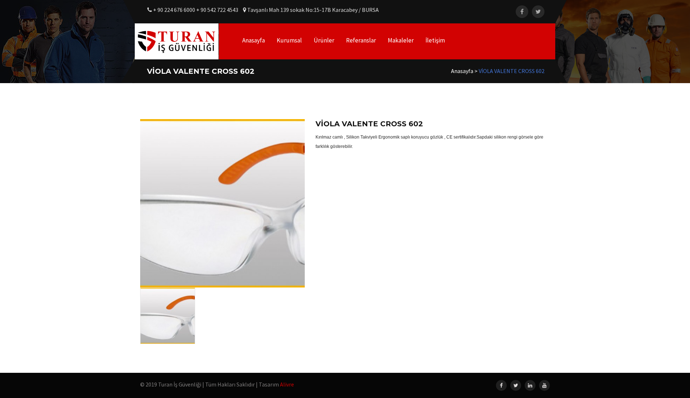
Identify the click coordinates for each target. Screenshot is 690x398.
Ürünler (324, 40)
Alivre (287, 384)
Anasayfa (253, 40)
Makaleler (401, 40)
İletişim (435, 40)
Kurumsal (289, 40)
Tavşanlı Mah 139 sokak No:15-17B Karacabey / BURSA (312, 9)
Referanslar (361, 40)
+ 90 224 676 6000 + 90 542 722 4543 (195, 9)
